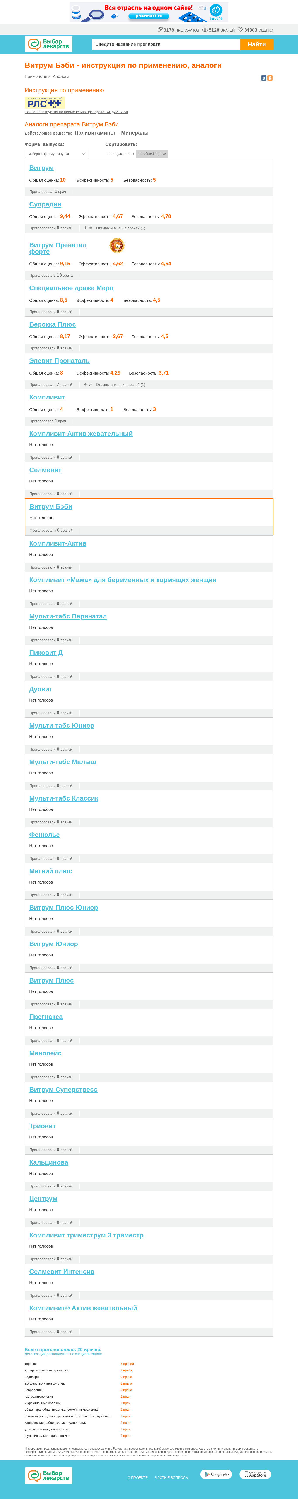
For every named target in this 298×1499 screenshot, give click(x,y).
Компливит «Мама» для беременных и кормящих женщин (122, 579)
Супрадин (45, 204)
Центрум (43, 1198)
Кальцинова (48, 1162)
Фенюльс (44, 834)
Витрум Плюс (51, 980)
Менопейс (45, 1053)
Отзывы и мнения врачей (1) (120, 228)
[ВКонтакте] (263, 78)
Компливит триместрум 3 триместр (86, 1235)
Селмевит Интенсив (61, 1271)
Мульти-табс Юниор (61, 725)
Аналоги (61, 76)
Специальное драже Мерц (71, 287)
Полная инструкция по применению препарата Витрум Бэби (76, 112)
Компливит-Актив (57, 543)
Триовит (42, 1125)
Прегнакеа (46, 1016)
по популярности (120, 154)
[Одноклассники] (270, 78)
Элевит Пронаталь (59, 360)
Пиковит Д (46, 652)
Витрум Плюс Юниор (63, 907)
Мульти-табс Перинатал (68, 616)
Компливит (47, 397)
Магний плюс (50, 871)
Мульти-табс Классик (63, 798)
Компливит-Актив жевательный (81, 433)
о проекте (138, 1478)
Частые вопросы (172, 1478)
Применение (37, 76)
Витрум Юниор (53, 943)
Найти (257, 44)
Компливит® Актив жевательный (83, 1308)
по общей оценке (152, 154)
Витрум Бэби (50, 506)
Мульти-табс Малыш (62, 761)
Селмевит (45, 470)
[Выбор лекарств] (48, 44)
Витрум (41, 167)
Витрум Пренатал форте (58, 248)
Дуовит (40, 689)
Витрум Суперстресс (63, 1089)
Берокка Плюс (52, 324)
